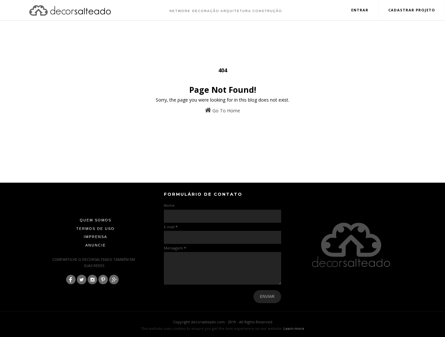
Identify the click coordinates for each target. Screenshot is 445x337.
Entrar (360, 9)
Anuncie (95, 245)
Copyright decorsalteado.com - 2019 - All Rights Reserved (222, 321)
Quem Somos (95, 220)
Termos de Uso (95, 229)
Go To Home (225, 110)
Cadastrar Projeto (411, 9)
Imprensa (95, 237)
